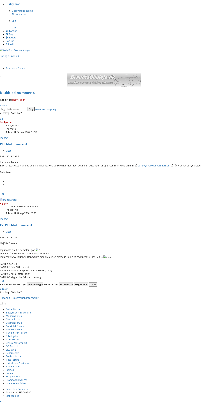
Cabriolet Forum (15, 326)
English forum (13, 356)
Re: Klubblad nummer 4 (16, 225)
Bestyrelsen (18, 99)
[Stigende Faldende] (81, 284)
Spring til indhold (9, 56)
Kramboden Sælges (16, 380)
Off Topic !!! (12, 346)
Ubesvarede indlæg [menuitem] (22, 10)
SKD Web (11, 349)
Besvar (4, 105)
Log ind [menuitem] (10, 41)
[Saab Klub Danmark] (15, 50)
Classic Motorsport (16, 343)
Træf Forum (12, 339)
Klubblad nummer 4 (17, 92)
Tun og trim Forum (16, 332)
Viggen (4, 203)
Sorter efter (51, 284)
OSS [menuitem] (14, 27)
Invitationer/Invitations (18, 363)
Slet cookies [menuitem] (12, 395)
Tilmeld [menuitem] (10, 44)
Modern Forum (14, 316)
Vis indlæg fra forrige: (13, 284)
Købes (9, 373)
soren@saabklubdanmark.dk (154, 165)
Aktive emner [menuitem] (19, 14)
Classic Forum (13, 319)
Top (2, 193)
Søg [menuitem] (14, 20)
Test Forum (12, 359)
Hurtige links (13, 4)
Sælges (10, 370)
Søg (31, 109)
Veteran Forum (14, 322)
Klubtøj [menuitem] (13, 37)
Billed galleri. (13, 336)
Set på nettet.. (13, 376)
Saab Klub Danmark (17, 389)
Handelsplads (13, 366)
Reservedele (12, 353)
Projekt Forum (14, 329)
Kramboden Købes (16, 383)
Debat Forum (13, 309)
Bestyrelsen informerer (19, 312)
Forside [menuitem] (13, 31)
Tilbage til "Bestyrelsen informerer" (19, 297)
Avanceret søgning (45, 109)
